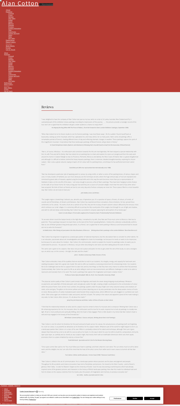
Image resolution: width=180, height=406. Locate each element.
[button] (46, 4)
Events (6, 399)
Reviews (6, 395)
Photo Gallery (8, 394)
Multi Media (7, 397)
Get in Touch (8, 400)
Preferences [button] (32, 399)
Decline (135, 398)
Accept (152, 398)
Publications (7, 392)
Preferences (117, 398)
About (6, 389)
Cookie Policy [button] (76, 397)
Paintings (7, 390)
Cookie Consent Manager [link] (27, 391)
